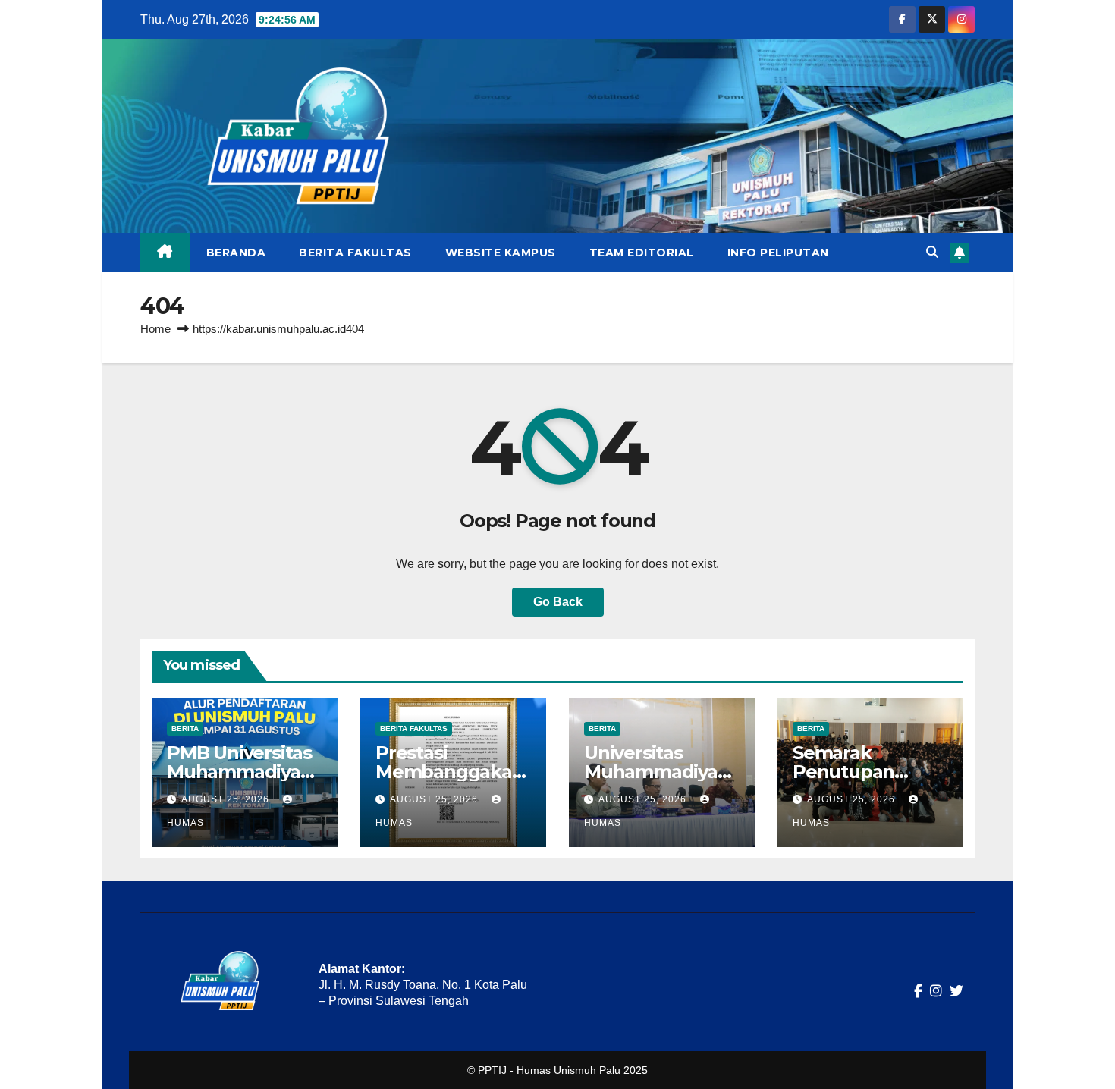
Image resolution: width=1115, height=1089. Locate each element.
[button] (932, 252)
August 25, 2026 (226, 799)
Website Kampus (500, 252)
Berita (185, 728)
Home (155, 328)
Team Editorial (641, 252)
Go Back (558, 601)
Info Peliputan (778, 252)
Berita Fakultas (355, 252)
